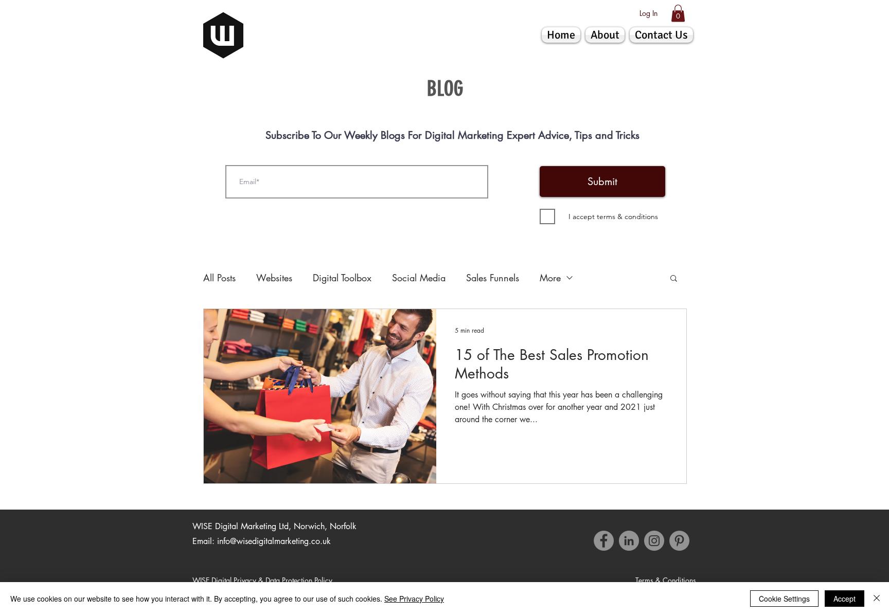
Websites (274, 277)
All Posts (219, 277)
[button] (678, 13)
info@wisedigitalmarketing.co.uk (274, 541)
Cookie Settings (784, 598)
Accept (844, 598)
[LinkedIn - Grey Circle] (629, 541)
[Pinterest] (679, 541)
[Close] (876, 598)
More (550, 277)
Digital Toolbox (342, 277)
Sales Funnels (492, 277)
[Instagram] (654, 541)
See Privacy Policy (414, 598)
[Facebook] (604, 541)
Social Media (419, 277)
